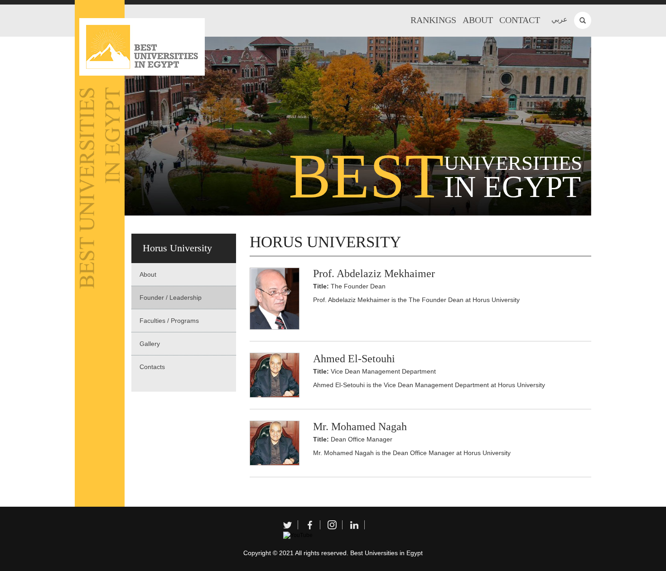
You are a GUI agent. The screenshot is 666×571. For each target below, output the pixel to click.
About (478, 20)
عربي (559, 19)
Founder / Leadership (171, 297)
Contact (519, 20)
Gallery (150, 343)
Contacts (152, 366)
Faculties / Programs (169, 320)
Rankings (433, 20)
